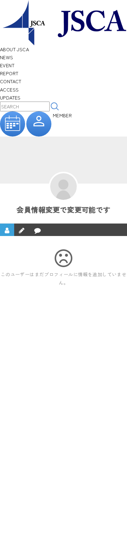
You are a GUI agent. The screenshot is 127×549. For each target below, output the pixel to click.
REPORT (9, 73)
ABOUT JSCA (14, 49)
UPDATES (10, 97)
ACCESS (9, 89)
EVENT (7, 65)
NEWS (6, 57)
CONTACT (11, 81)
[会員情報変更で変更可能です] (63, 186)
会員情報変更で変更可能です (63, 209)
